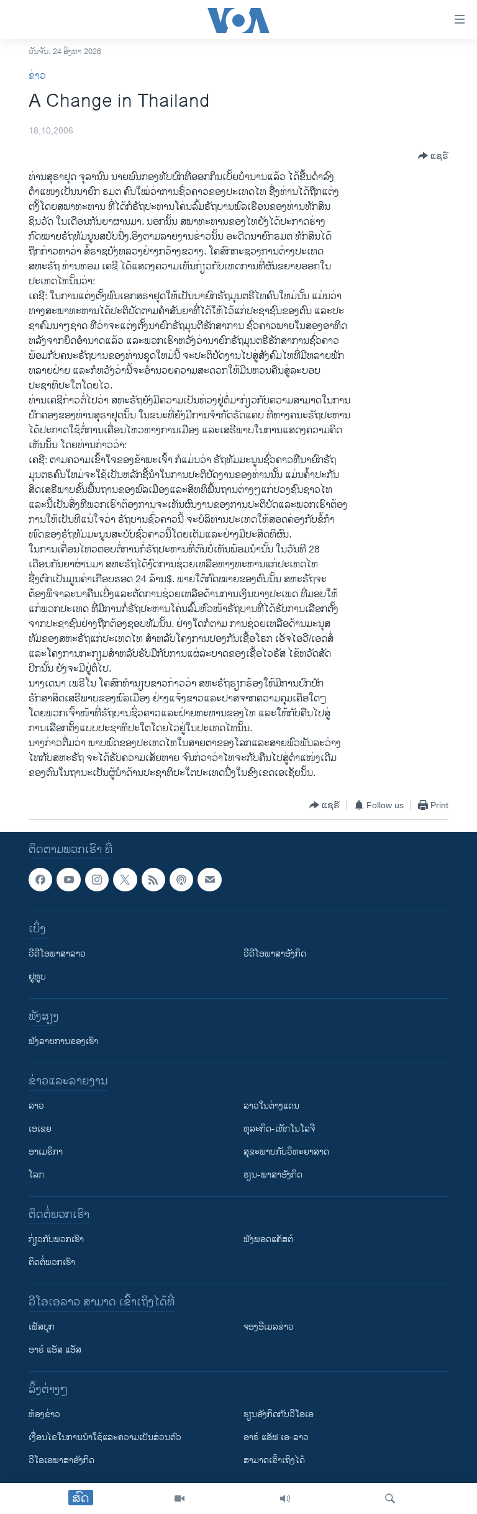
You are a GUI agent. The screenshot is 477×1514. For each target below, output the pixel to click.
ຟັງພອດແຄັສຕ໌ (268, 1239)
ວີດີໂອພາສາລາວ (57, 953)
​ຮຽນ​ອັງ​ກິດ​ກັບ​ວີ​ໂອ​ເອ (278, 1414)
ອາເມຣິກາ (46, 1151)
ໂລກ (36, 1174)
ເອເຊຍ (40, 1128)
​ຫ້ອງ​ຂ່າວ (44, 1414)
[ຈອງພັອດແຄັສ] (209, 879)
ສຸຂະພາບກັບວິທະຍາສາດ (286, 1151)
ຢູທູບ (37, 976)
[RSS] (153, 879)
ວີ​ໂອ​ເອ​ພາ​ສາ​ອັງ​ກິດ (61, 1460)
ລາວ (36, 1105)
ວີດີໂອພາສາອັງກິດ (274, 953)
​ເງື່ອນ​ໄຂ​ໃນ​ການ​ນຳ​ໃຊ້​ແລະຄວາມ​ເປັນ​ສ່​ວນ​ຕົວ (105, 1437)
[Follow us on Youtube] (68, 879)
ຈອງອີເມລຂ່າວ (268, 1326)
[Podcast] (181, 879)
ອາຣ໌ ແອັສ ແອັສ (55, 1349)
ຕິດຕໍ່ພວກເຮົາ (52, 1262)
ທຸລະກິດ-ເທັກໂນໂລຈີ (279, 1128)
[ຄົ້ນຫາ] (390, 1498)
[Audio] (285, 1498)
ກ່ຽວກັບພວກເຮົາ (56, 1239)
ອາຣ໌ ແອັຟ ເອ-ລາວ (276, 1437)
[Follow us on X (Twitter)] (125, 879)
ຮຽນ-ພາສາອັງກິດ (272, 1174)
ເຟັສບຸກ (42, 1326)
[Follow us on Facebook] (40, 879)
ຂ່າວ (37, 76)
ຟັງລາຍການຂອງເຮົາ (63, 1041)
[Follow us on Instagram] (97, 879)
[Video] (179, 1498)
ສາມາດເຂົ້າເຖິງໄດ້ (274, 1460)
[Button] (433, 155)
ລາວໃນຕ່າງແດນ (271, 1105)
